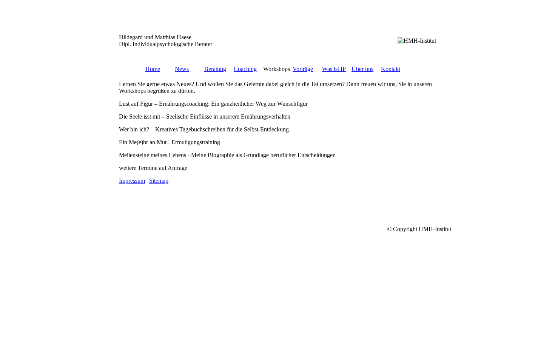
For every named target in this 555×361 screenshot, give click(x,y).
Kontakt (390, 69)
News (182, 69)
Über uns (362, 69)
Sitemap (158, 180)
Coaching (245, 69)
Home (152, 69)
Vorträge (303, 69)
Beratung (215, 69)
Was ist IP (334, 69)
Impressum (132, 180)
